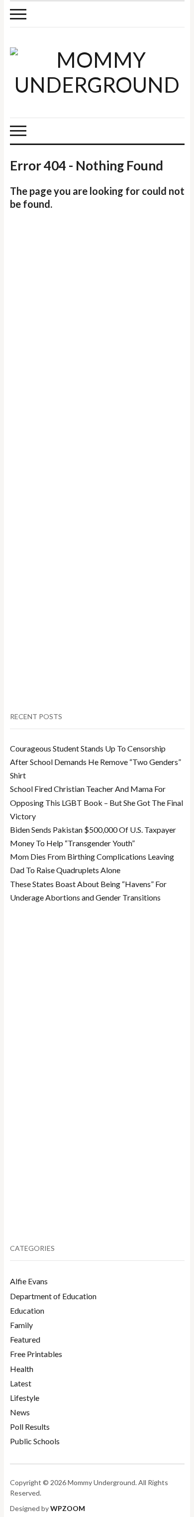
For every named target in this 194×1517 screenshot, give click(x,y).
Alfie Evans (29, 1281)
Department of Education (53, 1296)
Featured (25, 1339)
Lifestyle (24, 1397)
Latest (20, 1383)
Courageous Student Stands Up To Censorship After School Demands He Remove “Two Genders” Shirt (95, 762)
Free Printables (36, 1354)
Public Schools (35, 1441)
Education (27, 1310)
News (20, 1412)
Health (21, 1368)
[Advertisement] (97, 342)
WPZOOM (67, 1508)
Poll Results (30, 1426)
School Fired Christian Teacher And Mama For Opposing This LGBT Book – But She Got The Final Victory (96, 802)
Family (21, 1325)
